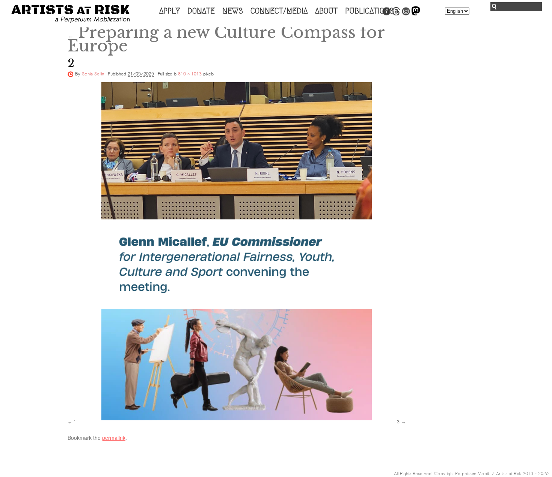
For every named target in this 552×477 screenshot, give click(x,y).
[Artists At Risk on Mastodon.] (416, 14)
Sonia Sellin (93, 74)
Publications (369, 11)
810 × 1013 (190, 74)
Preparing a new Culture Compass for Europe (226, 39)
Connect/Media (279, 11)
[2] (237, 251)
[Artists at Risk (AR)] (70, 14)
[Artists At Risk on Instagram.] (406, 14)
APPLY (169, 11)
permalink (113, 437)
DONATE (201, 11)
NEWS (232, 11)
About (326, 11)
